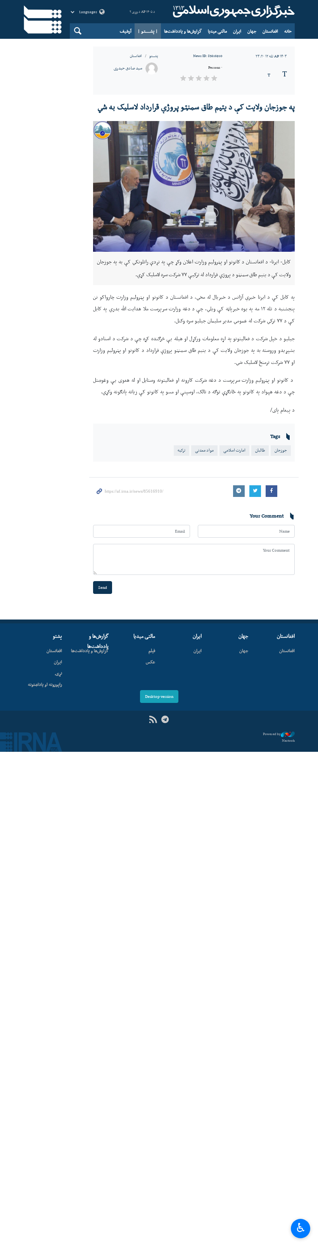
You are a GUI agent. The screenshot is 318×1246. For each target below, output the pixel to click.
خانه (288, 31)
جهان (251, 31)
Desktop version (159, 696)
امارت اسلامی (234, 450)
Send (102, 587)
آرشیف (125, 31)
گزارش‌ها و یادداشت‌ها (183, 31)
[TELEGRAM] (165, 720)
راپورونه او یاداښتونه (45, 684)
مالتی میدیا (217, 31)
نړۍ (58, 673)
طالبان (260, 450)
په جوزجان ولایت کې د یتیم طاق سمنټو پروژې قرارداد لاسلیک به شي (196, 106)
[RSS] (153, 720)
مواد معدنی (204, 450)
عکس (150, 662)
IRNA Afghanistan (233, 11)
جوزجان (281, 450)
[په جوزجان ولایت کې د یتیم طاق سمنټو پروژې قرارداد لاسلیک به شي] (194, 186)
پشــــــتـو (153, 56)
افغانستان (270, 31)
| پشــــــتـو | (148, 31)
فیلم (152, 650)
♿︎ (300, 1228)
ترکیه (181, 450)
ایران (237, 31)
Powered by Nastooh (279, 737)
